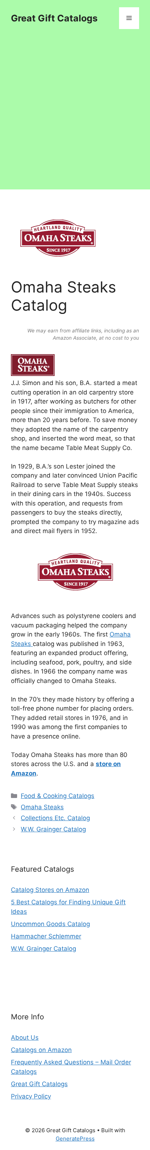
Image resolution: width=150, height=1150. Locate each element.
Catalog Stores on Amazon (50, 889)
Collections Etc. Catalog (55, 818)
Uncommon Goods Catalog (50, 924)
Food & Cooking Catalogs (57, 795)
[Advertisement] (75, 114)
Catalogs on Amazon (41, 1049)
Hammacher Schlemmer (46, 936)
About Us (25, 1037)
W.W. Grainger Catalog (53, 829)
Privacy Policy (31, 1096)
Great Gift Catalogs (54, 18)
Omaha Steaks (42, 807)
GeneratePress (75, 1138)
